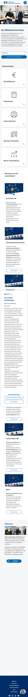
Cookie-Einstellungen (14, 394)
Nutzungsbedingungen (14, 685)
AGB (14, 689)
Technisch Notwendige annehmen (14, 397)
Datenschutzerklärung (10, 303)
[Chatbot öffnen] (23, 692)
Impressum (14, 681)
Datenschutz (14, 683)
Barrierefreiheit (14, 691)
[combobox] (14, 53)
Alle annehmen (14, 401)
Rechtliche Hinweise (14, 687)
